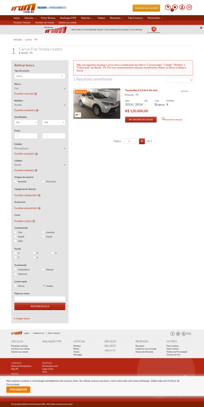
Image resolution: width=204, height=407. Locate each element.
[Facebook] (173, 335)
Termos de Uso (173, 355)
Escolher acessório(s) (25, 208)
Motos (76, 349)
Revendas (115, 17)
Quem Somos (173, 349)
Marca (17, 84)
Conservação (20, 281)
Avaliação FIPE (68, 17)
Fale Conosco (135, 17)
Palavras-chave (21, 293)
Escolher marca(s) (24, 93)
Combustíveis (21, 228)
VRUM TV (109, 350)
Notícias (86, 17)
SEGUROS (110, 346)
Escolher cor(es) (23, 221)
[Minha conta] (182, 7)
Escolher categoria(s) (25, 195)
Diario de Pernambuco (21, 366)
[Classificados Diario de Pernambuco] (184, 91)
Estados (18, 144)
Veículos (29, 17)
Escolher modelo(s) (24, 110)
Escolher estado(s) (24, 153)
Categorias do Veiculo (25, 189)
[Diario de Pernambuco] (51, 7)
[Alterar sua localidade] (168, 7)
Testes (76, 352)
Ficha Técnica (48, 17)
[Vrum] (17, 332)
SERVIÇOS (110, 341)
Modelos (18, 100)
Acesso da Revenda (144, 352)
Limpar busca (23, 318)
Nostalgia (77, 355)
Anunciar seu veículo (44, 22)
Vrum (23, 8)
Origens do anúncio (24, 177)
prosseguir (18, 389)
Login (26, 333)
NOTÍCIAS (79, 341)
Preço (17, 130)
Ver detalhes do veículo (141, 119)
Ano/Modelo (20, 117)
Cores (17, 215)
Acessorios (19, 202)
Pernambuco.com (50, 366)
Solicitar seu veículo (67, 22)
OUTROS (172, 341)
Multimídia (154, 17)
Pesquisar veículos (19, 346)
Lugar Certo (47, 369)
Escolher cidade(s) (24, 170)
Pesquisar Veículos (22, 22)
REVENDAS (141, 341)
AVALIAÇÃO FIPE (52, 341)
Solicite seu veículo (19, 352)
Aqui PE (14, 369)
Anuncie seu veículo (146, 7)
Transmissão (20, 265)
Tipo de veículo (21, 70)
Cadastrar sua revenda (145, 349)
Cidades (18, 160)
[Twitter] (178, 335)
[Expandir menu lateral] (189, 7)
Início (17, 17)
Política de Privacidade (177, 352)
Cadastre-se (38, 333)
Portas (17, 248)
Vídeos (101, 17)
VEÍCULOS (17, 341)
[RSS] (186, 335)
